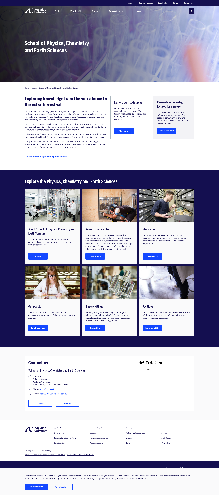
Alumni (129, 438)
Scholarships (59, 443)
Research (129, 428)
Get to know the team (38, 328)
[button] (212, 471)
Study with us (123, 130)
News (128, 443)
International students (99, 438)
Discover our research (167, 130)
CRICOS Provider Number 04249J (80, 454)
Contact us (188, 3)
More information (60, 487)
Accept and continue (36, 486)
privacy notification (173, 476)
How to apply (59, 433)
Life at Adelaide (96, 428)
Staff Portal (162, 3)
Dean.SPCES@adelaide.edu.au (53, 394)
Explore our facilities (152, 328)
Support (164, 433)
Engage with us (95, 328)
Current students (146, 3)
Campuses (94, 433)
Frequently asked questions (65, 438)
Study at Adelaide (61, 428)
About (163, 428)
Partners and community (136, 433)
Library (130, 3)
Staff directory (167, 438)
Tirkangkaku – (38, 451)
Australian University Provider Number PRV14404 (45, 454)
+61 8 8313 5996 (47, 389)
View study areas (152, 256)
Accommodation (96, 443)
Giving (175, 3)
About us (38, 256)
